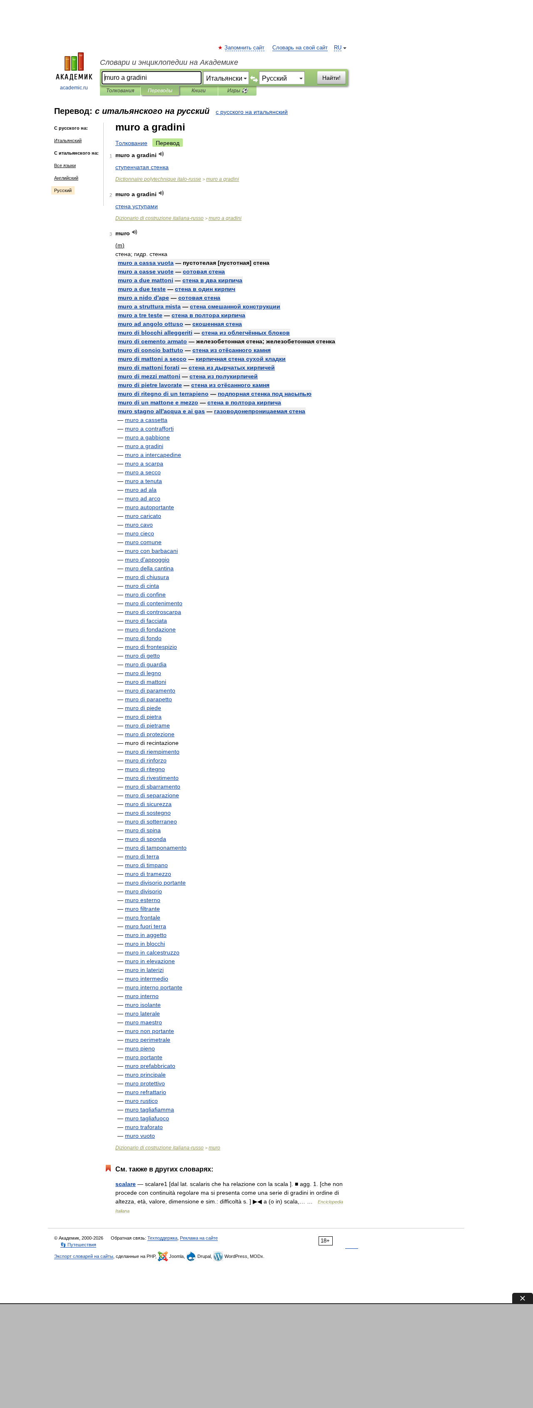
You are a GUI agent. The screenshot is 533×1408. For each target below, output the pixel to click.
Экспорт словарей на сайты (83, 1256)
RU (337, 48)
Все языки (65, 165)
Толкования (120, 91)
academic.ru (74, 88)
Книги (199, 91)
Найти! (331, 77)
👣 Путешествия (78, 1244)
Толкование (131, 143)
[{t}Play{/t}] (161, 154)
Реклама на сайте (199, 1237)
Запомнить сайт (244, 48)
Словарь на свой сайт (300, 48)
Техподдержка (162, 1237)
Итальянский (68, 140)
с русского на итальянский (252, 111)
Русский (63, 190)
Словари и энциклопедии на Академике (169, 62)
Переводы (160, 91)
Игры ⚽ (237, 91)
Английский (66, 177)
